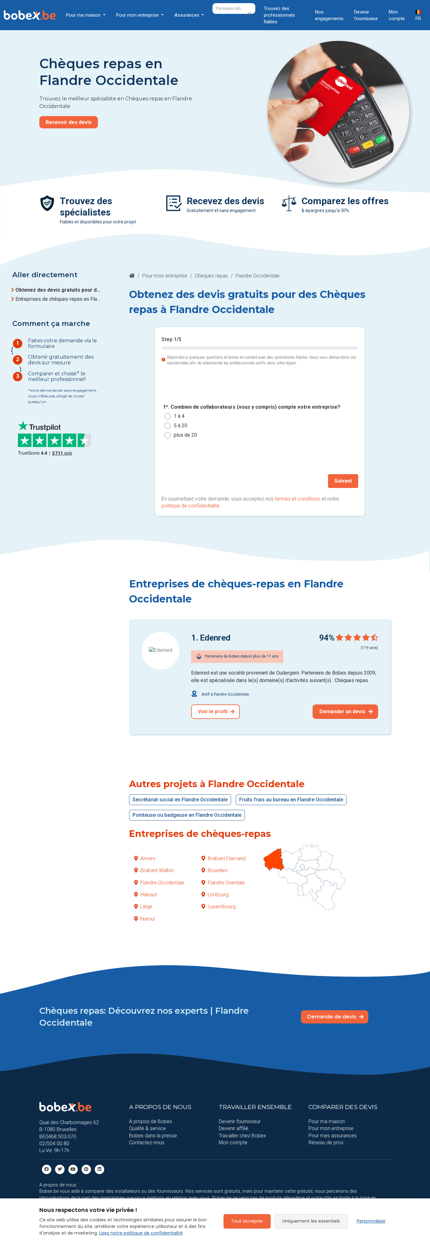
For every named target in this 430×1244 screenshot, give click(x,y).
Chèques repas (211, 276)
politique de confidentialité (190, 506)
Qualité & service (147, 1128)
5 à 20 (180, 426)
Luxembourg (221, 907)
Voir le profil (213, 711)
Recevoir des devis (69, 122)
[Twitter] (60, 1169)
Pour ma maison (326, 1121)
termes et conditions (297, 499)
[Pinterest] (86, 1169)
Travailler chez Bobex (242, 1136)
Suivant (343, 481)
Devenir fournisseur (366, 15)
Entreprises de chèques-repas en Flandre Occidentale (58, 299)
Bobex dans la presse (153, 1136)
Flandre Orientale (226, 883)
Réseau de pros (325, 1143)
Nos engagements (329, 15)
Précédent (180, 481)
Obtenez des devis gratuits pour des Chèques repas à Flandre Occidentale (58, 290)
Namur (147, 919)
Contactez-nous (146, 1143)
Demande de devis (332, 1017)
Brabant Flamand (227, 858)
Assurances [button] (187, 15)
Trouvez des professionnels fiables (279, 15)
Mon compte (397, 15)
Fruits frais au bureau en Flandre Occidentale (291, 800)
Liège (146, 907)
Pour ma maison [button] (84, 15)
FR (418, 18)
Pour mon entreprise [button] (138, 15)
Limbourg (218, 895)
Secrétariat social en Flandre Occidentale (180, 800)
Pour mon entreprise (164, 276)
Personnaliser (371, 1221)
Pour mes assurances (332, 1136)
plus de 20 (185, 435)
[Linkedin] (99, 1169)
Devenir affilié (233, 1128)
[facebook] (46, 1169)
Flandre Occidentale (162, 883)
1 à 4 (179, 416)
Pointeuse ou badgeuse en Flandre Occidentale (187, 815)
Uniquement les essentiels (311, 1221)
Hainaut (148, 895)
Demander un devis (343, 711)
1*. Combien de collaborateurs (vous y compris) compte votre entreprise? (251, 407)
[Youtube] (73, 1169)
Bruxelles (218, 870)
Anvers (148, 858)
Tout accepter (247, 1221)
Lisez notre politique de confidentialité (141, 1233)
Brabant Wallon (157, 870)
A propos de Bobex (150, 1121)
